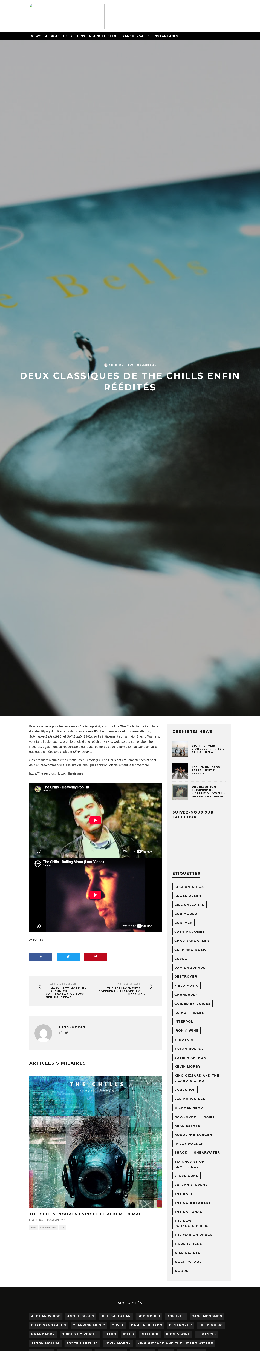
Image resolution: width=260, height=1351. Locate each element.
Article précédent (64, 984)
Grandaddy (186, 994)
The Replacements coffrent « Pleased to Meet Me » (121, 991)
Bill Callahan (189, 904)
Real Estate (187, 1125)
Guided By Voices (192, 1003)
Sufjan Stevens (191, 1185)
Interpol (183, 1021)
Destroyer (185, 976)
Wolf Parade (188, 1262)
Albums (52, 36)
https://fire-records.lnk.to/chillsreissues (56, 773)
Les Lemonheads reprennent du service (206, 770)
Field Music (186, 985)
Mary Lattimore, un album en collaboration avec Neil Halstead (66, 993)
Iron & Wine (186, 1030)
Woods (181, 1271)
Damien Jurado (190, 967)
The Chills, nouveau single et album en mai (84, 1214)
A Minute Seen (102, 36)
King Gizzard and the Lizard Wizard (196, 1078)
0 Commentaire (48, 1227)
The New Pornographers (191, 1223)
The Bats (183, 1193)
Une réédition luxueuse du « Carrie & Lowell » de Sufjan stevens (209, 791)
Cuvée (180, 958)
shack (180, 1152)
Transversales (135, 36)
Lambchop (185, 1089)
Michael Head (188, 1107)
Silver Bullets (82, 751)
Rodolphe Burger (193, 1134)
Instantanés (166, 36)
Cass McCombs (189, 931)
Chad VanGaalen (191, 940)
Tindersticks (188, 1243)
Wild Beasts (187, 1253)
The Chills (36, 940)
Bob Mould (185, 913)
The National (188, 1211)
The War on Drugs (193, 1234)
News (36, 36)
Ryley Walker (189, 1143)
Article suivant (129, 984)
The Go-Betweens (192, 1202)
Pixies (209, 1116)
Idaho (180, 1012)
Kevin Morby (187, 1066)
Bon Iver (183, 923)
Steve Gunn (186, 1175)
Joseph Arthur (190, 1057)
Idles (198, 1012)
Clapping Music (190, 949)
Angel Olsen (187, 895)
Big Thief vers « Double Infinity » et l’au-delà (208, 749)
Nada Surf (185, 1116)
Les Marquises (189, 1098)
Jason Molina (188, 1048)
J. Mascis (183, 1039)
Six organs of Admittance (189, 1164)
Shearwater (207, 1152)
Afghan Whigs (189, 887)
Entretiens (74, 36)
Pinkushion (116, 365)
